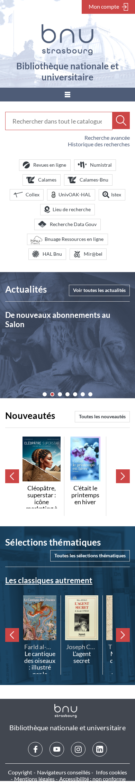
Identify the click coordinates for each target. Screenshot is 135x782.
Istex (116, 194)
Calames (47, 180)
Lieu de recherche (72, 209)
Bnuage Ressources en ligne (74, 239)
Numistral (101, 165)
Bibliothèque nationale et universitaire (67, 71)
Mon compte (104, 6)
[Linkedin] (99, 749)
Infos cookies (111, 772)
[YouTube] (57, 749)
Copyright (20, 772)
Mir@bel (93, 254)
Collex (32, 194)
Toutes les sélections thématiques (90, 555)
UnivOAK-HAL (74, 194)
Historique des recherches (99, 144)
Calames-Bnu (94, 180)
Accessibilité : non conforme (92, 778)
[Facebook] (35, 749)
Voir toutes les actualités (99, 290)
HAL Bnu (52, 254)
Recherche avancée (107, 137)
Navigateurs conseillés (63, 772)
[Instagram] (78, 749)
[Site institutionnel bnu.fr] (67, 39)
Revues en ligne (49, 165)
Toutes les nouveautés (102, 416)
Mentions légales (34, 778)
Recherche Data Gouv (73, 224)
